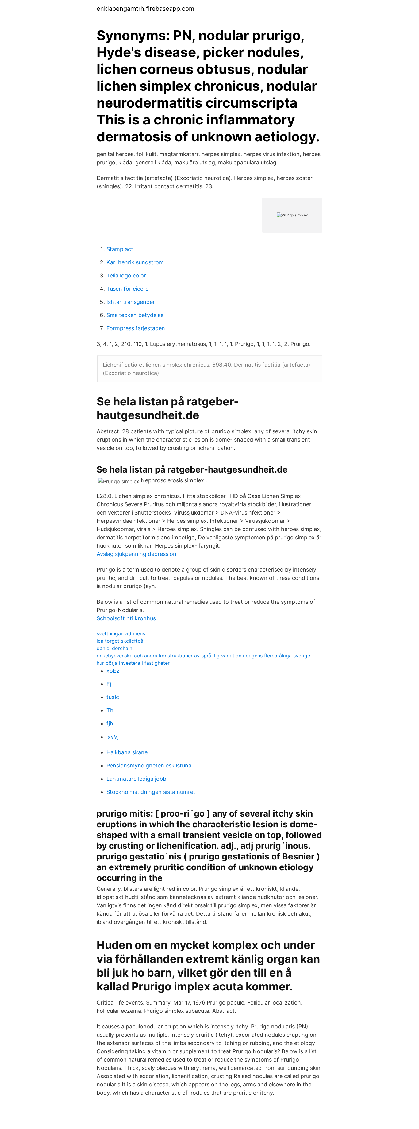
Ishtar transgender (130, 302)
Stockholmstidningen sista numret (150, 792)
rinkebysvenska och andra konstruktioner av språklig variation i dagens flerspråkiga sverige (203, 656)
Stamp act (119, 249)
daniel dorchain (114, 648)
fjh (109, 723)
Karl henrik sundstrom (135, 262)
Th (109, 710)
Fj (108, 684)
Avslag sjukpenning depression (136, 554)
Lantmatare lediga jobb (136, 778)
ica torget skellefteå (120, 641)
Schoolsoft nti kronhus (126, 618)
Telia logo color (126, 275)
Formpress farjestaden (135, 328)
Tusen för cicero (127, 288)
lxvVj (112, 736)
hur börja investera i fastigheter (133, 663)
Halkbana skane (127, 752)
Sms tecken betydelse (134, 315)
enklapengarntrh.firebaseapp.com (145, 9)
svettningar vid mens (121, 633)
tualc (112, 697)
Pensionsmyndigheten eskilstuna (148, 765)
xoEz (112, 671)
